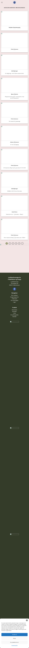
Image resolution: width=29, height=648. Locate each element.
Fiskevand (14, 298)
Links (14, 313)
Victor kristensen (14, 118)
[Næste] (22, 243)
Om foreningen (14, 300)
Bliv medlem (14, 295)
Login (14, 302)
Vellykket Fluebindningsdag (14, 27)
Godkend (14, 634)
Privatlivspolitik (15, 645)
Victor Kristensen (14, 49)
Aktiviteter (14, 310)
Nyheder (14, 311)
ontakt (14, 316)
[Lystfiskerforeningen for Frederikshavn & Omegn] (14, 2)
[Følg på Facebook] (14, 289)
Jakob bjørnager (14, 71)
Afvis (14, 638)
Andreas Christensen (14, 142)
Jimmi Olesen (14, 211)
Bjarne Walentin (14, 94)
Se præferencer (14, 642)
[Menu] (2, 2)
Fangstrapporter (14, 297)
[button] (27, 620)
